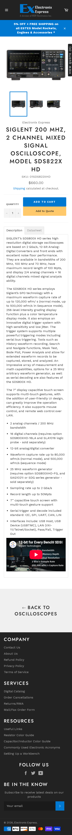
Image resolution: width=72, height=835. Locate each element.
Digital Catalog (14, 691)
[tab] (14, 230)
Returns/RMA (14, 703)
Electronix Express (25, 822)
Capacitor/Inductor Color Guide (27, 741)
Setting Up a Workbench (22, 753)
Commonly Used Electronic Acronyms (32, 747)
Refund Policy (14, 660)
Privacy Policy (14, 666)
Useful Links (13, 729)
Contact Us (12, 647)
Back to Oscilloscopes (36, 610)
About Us (11, 653)
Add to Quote (45, 210)
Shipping (19, 188)
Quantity (12, 204)
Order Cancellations (18, 697)
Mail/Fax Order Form (19, 710)
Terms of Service (16, 672)
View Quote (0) (69, 60)
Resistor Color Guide (19, 735)
